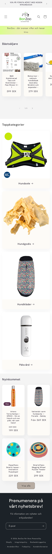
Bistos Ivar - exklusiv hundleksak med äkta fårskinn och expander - (33, 81)
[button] (6, 17)
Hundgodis (24, 243)
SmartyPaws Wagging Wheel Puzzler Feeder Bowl (39, 468)
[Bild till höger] (32, 108)
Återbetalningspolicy (38, 542)
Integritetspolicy (21, 542)
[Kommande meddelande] (46, 4)
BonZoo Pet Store (24, 538)
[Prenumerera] (43, 526)
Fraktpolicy (26, 546)
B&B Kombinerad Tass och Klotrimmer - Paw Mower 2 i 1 (11, 81)
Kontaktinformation (40, 546)
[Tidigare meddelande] (5, 4)
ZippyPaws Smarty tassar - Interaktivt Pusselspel (13, 468)
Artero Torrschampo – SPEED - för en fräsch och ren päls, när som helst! (13, 417)
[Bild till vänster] (19, 108)
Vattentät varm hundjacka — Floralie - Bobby (38, 414)
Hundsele (24, 183)
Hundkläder (24, 304)
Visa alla (26, 485)
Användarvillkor (13, 546)
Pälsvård (24, 364)
